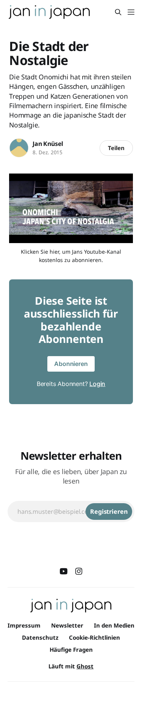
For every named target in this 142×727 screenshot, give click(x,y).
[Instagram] (79, 571)
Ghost (85, 666)
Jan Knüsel (48, 144)
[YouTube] (63, 571)
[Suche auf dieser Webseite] (118, 12)
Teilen (116, 148)
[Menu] (131, 12)
